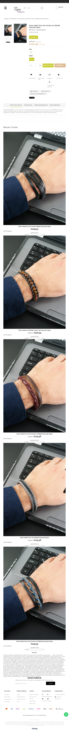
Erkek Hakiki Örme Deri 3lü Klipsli (15, 667)
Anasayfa (6, 694)
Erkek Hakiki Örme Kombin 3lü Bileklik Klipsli (33, 672)
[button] (19, 40)
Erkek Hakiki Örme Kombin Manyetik (31, 676)
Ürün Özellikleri (16, 105)
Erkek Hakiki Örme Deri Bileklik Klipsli (37, 669)
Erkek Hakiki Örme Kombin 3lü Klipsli (42, 674)
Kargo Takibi (32, 701)
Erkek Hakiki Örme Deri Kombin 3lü (52, 656)
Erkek (54, 655)
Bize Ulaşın (7, 701)
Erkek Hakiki (59, 655)
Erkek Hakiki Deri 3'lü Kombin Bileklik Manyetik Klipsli (34, 226)
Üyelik (18, 694)
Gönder (51, 683)
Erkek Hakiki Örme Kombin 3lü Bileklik (19, 671)
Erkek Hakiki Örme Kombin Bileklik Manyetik (23, 675)
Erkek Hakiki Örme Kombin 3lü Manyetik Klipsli (20, 674)
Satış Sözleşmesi (21, 696)
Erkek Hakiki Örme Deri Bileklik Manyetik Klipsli (34, 537)
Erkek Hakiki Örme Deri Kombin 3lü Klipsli (47, 660)
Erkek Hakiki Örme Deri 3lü (49, 664)
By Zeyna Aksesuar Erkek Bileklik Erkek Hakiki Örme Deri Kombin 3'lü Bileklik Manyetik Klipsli (27, 655)
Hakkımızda (7, 696)
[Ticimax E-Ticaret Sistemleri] (35, 729)
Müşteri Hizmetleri (34, 694)
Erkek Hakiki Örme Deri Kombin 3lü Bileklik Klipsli (34, 659)
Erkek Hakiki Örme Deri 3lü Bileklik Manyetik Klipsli (51, 665)
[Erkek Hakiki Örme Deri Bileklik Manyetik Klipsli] (34, 489)
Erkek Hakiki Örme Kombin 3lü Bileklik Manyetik (42, 671)
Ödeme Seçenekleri (41, 105)
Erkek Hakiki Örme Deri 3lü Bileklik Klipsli (13, 666)
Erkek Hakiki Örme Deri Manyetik (56, 669)
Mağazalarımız (8, 699)
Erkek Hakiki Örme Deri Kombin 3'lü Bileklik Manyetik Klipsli (34, 641)
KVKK (18, 701)
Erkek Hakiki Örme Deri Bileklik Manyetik (52, 667)
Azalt (25, 234)
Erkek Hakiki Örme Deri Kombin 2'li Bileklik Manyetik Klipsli (34, 434)
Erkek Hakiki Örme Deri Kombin (34, 656)
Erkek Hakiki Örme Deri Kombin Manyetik (46, 662)
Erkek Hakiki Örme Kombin (47, 670)
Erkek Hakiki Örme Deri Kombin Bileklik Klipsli (23, 662)
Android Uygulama (60, 694)
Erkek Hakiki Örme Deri (19, 656)
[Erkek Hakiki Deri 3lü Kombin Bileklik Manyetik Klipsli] (34, 178)
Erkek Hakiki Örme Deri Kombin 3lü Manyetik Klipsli (24, 660)
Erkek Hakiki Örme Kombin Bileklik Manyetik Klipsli (48, 675)
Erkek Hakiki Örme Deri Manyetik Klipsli (13, 670)
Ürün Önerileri (54, 105)
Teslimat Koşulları (21, 699)
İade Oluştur (32, 703)
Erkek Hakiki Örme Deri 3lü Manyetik (34, 666)
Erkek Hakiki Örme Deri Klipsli (31, 670)
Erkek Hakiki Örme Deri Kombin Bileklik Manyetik (30, 661)
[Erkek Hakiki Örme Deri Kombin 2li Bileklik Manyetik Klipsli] (34, 385)
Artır (44, 234)
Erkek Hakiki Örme (8, 656)
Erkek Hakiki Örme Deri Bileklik (33, 667)
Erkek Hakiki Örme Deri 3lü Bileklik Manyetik (26, 665)
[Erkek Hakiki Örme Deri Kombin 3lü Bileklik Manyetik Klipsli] (34, 593)
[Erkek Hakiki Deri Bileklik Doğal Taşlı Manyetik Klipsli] (34, 282)
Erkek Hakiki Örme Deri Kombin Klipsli (31, 664)
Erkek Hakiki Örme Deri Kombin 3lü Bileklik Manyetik (36, 657)
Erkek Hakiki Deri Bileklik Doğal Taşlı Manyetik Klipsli (34, 330)
